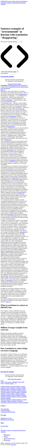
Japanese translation (6, 398)
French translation (11, 388)
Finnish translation (11, 396)
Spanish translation (21, 388)
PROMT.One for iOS (6, 418)
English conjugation (17, 399)
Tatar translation (11, 393)
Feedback (7, 435)
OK (2, 443)
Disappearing (20, 192)
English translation (5, 386)
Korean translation (15, 392)
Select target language (6, 71)
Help (6, 436)
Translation (3, 3)
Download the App (10, 438)
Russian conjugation (12, 402)
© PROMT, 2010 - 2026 (18, 382)
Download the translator (7, 76)
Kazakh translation (21, 391)
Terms (2, 382)
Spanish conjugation (6, 399)
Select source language (6, 41)
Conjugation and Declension (8, 412)
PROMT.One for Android (7, 419)
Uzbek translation (15, 395)
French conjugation (23, 402)
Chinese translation (5, 392)
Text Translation (5, 409)
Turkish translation (20, 393)
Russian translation (15, 386)
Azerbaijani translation (15, 389)
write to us (8, 301)
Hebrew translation (11, 391)
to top (2, 380)
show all (3, 90)
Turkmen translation (6, 395)
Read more (13, 444)
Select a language (5, 383)
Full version (8, 382)
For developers (4, 426)
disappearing (22, 94)
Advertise (7, 440)
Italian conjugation (12, 401)
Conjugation (18, 3)
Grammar (3, 4)
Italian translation (5, 389)
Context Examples (5, 410)
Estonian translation (22, 396)
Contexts (9, 3)
